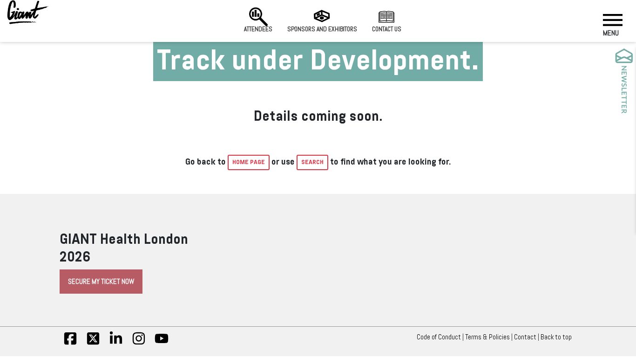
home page (248, 162)
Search (312, 162)
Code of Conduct (439, 337)
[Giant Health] (28, 12)
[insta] (138, 343)
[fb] (70, 343)
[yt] (161, 343)
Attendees (258, 29)
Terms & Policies (487, 337)
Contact (525, 337)
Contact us (386, 29)
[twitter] (93, 343)
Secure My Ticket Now (101, 281)
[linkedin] (116, 343)
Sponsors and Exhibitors (322, 29)
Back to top (556, 337)
